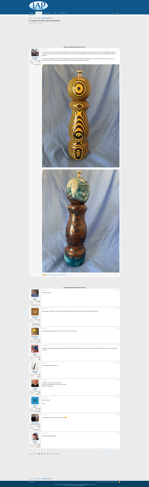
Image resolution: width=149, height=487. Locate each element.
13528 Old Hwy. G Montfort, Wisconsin (36, 324)
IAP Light (32, 482)
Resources (63, 13)
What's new (46, 13)
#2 (118, 290)
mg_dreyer (32, 23)
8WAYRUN (82, 485)
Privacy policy (107, 482)
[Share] (117, 50)
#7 (118, 380)
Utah (39, 359)
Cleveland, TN (37, 342)
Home (31, 13)
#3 (118, 308)
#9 (118, 414)
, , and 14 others (56, 274)
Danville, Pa (37, 394)
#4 (118, 328)
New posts (31, 15)
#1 (118, 49)
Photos (55, 13)
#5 (118, 345)
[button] (34, 13)
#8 (118, 397)
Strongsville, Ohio (36, 429)
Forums (39, 13)
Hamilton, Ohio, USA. (35, 305)
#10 (118, 433)
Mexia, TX (38, 447)
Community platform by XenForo (66, 484)
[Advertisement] (74, 35)
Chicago (38, 376)
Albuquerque (37, 411)
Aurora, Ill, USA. (37, 64)
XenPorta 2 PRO (68, 485)
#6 (118, 363)
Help (113, 482)
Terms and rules (99, 482)
